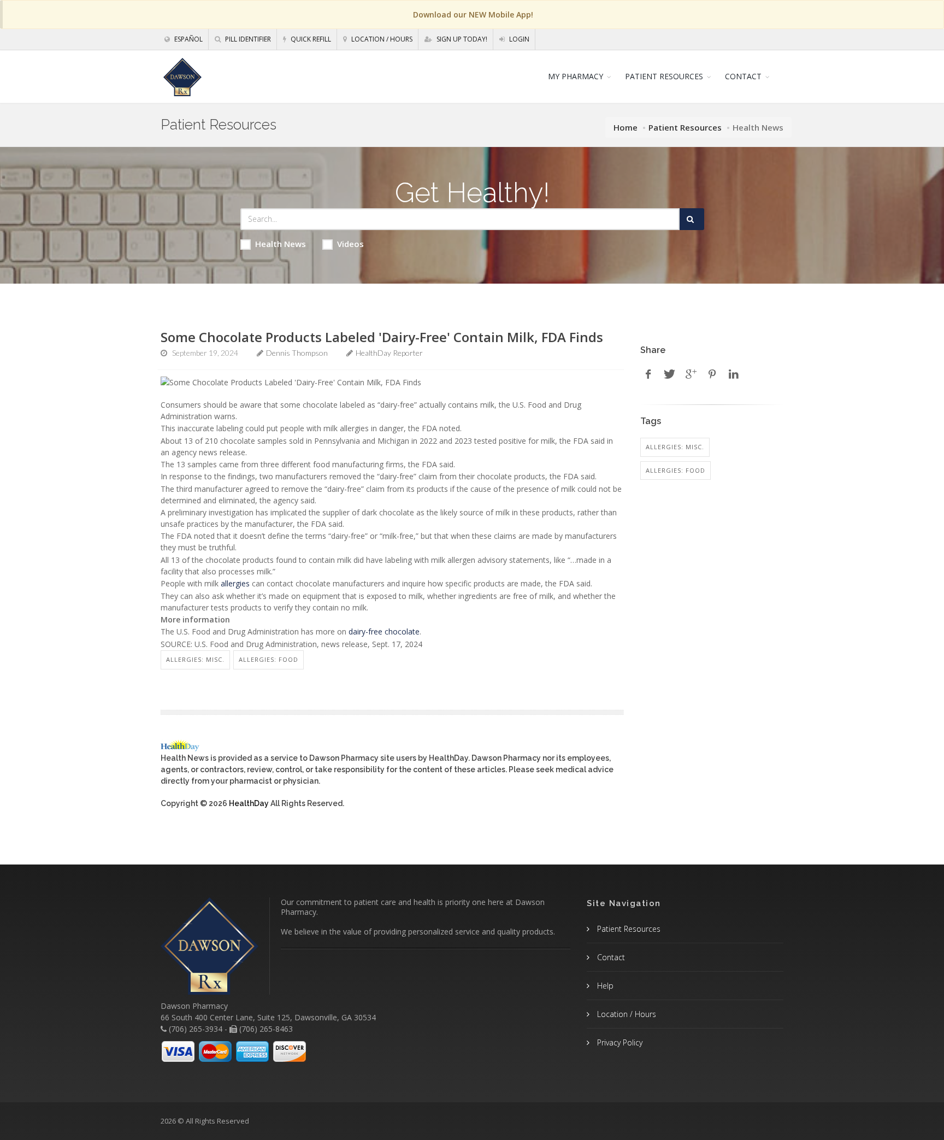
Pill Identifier (247, 39)
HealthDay (249, 803)
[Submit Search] (692, 219)
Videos (350, 243)
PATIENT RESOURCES (664, 76)
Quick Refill (310, 39)
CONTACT (743, 76)
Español (188, 39)
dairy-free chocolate (384, 631)
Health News (280, 243)
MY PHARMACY (575, 76)
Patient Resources (685, 127)
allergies (235, 583)
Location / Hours (381, 39)
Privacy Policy (618, 1042)
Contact (610, 957)
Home (625, 127)
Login (518, 39)
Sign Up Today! (461, 39)
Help (604, 985)
